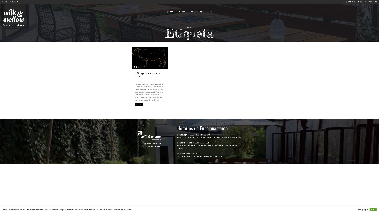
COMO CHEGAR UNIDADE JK (355, 2)
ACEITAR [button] (373, 210)
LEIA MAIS (138, 105)
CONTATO (210, 11)
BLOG (191, 11)
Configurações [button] (363, 210)
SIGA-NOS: (4, 2)
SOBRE (200, 11)
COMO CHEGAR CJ (373, 2)
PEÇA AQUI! (169, 11)
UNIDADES (181, 11)
